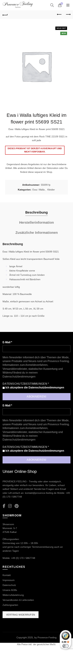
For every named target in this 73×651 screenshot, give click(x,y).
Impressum (9, 580)
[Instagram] (10, 506)
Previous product (59, 14)
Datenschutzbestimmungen (19, 376)
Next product (68, 14)
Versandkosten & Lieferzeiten (18, 600)
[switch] (65, 646)
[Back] (5, 14)
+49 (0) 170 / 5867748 (23, 558)
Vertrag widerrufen (20, 614)
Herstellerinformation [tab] (36, 222)
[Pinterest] (16, 506)
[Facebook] (4, 506)
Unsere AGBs (10, 590)
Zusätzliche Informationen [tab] (36, 232)
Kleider (51, 189)
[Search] (52, 5)
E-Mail (7, 342)
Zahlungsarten (10, 605)
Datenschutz (9, 585)
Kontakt (7, 575)
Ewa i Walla (38, 189)
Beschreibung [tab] (36, 212)
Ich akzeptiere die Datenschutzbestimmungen (34, 387)
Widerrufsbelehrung (13, 595)
